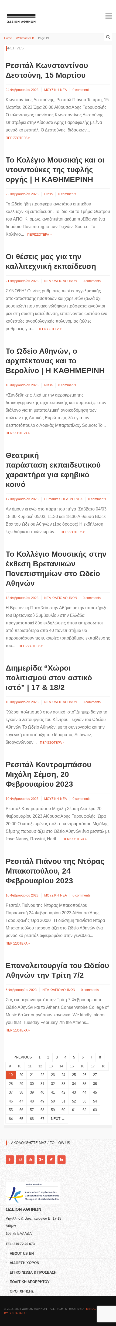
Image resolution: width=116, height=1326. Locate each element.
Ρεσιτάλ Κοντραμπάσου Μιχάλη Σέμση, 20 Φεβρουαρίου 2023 (48, 774)
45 (95, 1092)
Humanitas (52, 499)
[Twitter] (51, 1159)
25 (74, 1075)
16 (82, 1066)
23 (53, 1075)
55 (11, 1110)
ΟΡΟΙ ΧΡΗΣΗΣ (22, 1291)
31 (42, 1084)
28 (11, 1084)
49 (42, 1101)
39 (32, 1092)
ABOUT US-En (22, 1253)
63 (95, 1110)
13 (51, 1066)
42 (63, 1092)
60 (63, 1110)
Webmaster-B (25, 38)
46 (11, 1101)
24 (63, 1075)
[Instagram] (20, 1159)
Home (8, 38)
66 (32, 1119)
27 (95, 1075)
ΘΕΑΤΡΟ (68, 499)
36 (95, 1084)
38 (21, 1092)
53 (84, 1101)
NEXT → (58, 1119)
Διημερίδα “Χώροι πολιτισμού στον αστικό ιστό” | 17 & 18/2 (49, 678)
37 (11, 1092)
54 (95, 1101)
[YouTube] (30, 1159)
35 (84, 1084)
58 (42, 1110)
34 (74, 1084)
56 (21, 1110)
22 (42, 1075)
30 (32, 1084)
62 (84, 1110)
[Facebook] (10, 1159)
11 (30, 1066)
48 (32, 1101)
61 (74, 1110)
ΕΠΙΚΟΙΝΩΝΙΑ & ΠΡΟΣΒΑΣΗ (33, 1272)
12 (40, 1066)
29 (21, 1084)
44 (84, 1092)
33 (63, 1084)
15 (72, 1066)
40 (42, 1092)
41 (53, 1092)
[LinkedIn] (61, 1159)
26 (84, 1075)
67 (42, 1119)
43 (74, 1092)
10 (19, 1066)
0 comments (81, 90)
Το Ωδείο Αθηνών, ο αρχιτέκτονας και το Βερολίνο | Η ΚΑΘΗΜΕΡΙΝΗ (55, 361)
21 (32, 1075)
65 (21, 1119)
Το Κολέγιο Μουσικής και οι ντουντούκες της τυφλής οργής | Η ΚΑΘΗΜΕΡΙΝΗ (55, 170)
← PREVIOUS (20, 1057)
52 (74, 1101)
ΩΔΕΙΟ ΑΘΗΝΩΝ (64, 281)
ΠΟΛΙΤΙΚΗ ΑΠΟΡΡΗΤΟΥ (30, 1282)
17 (93, 1066)
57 (32, 1110)
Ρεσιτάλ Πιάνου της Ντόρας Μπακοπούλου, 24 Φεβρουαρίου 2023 (55, 871)
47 (21, 1101)
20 (21, 1075)
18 (103, 1066)
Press (48, 194)
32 (53, 1084)
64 (11, 1119)
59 (53, 1110)
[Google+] (41, 1159)
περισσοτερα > (18, 138)
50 (53, 1101)
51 (63, 1101)
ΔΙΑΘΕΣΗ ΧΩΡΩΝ (24, 1263)
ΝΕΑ (63, 90)
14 (61, 1066)
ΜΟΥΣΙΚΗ (51, 90)
